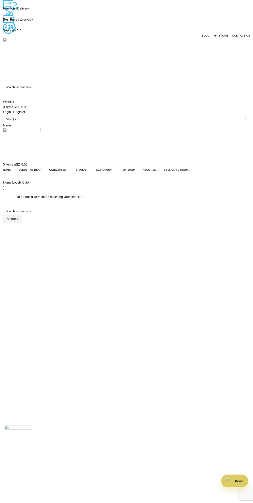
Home (7, 182)
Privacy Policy (203, 456)
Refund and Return (206, 448)
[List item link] (31, 478)
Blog (69, 456)
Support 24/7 (12, 30)
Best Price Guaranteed (209, 434)
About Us (72, 448)
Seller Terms (138, 463)
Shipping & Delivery (207, 441)
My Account (137, 448)
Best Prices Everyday (18, 19)
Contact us (73, 463)
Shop (133, 456)
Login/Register (139, 434)
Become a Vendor (142, 441)
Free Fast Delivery (16, 8)
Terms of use (202, 463)
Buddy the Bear (77, 441)
